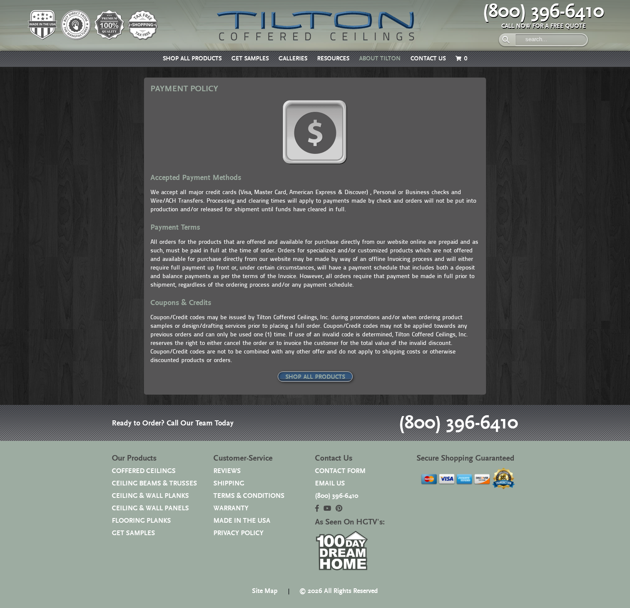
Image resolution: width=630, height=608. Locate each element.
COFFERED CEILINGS (144, 471)
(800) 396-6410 (543, 11)
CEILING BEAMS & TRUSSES (154, 483)
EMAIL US (330, 483)
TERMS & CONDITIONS (249, 496)
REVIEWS (227, 471)
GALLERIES (293, 58)
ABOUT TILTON (380, 58)
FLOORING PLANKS (141, 521)
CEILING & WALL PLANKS (150, 496)
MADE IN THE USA (241, 521)
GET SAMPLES (250, 58)
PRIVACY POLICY (238, 533)
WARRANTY (231, 508)
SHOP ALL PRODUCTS (192, 58)
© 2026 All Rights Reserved (338, 591)
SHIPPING (228, 483)
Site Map (265, 591)
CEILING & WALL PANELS (150, 508)
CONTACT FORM (340, 471)
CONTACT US (428, 58)
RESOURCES (333, 58)
